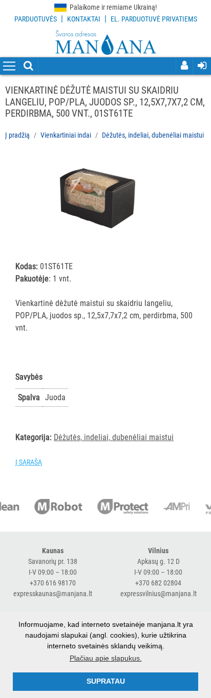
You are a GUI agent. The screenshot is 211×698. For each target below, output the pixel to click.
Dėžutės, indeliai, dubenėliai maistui (153, 135)
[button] (170, 165)
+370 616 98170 (53, 583)
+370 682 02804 (158, 583)
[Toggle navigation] (9, 66)
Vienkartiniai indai (65, 135)
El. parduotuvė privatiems (154, 19)
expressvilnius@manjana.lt (158, 594)
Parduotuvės (35, 19)
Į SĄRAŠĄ (28, 462)
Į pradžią (17, 135)
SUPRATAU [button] (106, 681)
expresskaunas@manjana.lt (52, 594)
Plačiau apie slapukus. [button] (106, 658)
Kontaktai (83, 19)
